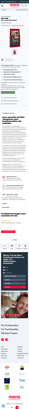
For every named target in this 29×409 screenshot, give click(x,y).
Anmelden (7, 287)
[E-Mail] (6, 339)
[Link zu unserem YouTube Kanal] (16, 315)
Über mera (4, 358)
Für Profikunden (10, 325)
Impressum (21, 358)
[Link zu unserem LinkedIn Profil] (18, 315)
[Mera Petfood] (14, 399)
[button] (25, 246)
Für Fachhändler (10, 329)
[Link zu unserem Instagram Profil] (10, 315)
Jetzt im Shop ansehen (8, 92)
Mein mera (4, 355)
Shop (2, 346)
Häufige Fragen (9, 333)
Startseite (20, 346)
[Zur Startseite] (14, 5)
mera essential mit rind (21, 9)
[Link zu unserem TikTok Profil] (13, 315)
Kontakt (20, 349)
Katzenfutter (4, 351)
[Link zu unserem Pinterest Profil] (7, 315)
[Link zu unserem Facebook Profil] (4, 315)
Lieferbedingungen (23, 353)
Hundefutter (4, 349)
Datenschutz (21, 355)
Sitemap (20, 351)
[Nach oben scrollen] (17, 407)
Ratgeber (3, 353)
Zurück (4, 9)
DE (26, 6)
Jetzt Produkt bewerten (18, 25)
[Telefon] (2, 339)
